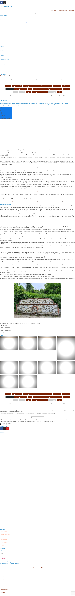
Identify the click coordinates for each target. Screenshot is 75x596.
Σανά (68, 86)
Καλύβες (24, 89)
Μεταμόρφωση (27, 86)
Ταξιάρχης (48, 89)
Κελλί (29, 89)
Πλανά (35, 89)
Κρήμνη (59, 92)
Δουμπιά (29, 92)
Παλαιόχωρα (36, 92)
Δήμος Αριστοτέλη (4, 542)
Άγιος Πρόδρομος (57, 89)
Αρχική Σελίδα (3, 15)
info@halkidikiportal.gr (6, 424)
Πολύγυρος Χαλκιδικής (6, 423)
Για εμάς (2, 19)
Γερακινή (17, 89)
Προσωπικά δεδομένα (63, 10)
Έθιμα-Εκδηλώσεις (4, 59)
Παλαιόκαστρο (57, 86)
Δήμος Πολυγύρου (4, 531)
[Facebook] (1, 2)
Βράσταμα (41, 89)
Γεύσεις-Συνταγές (39, 567)
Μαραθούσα (44, 92)
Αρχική (2, 572)
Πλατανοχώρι (52, 92)
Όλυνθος (49, 86)
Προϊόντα (2, 50)
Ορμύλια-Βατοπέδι (17, 86)
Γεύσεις (2, 55)
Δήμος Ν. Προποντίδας (5, 534)
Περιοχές (2, 46)
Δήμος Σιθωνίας (4, 539)
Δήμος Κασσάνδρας (5, 536)
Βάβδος (15, 92)
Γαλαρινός (22, 92)
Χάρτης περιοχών (4, 545)
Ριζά (64, 86)
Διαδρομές (2, 64)
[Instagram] (4, 2)
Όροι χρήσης (53, 10)
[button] (1, 201)
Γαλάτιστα (66, 89)
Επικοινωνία (71, 10)
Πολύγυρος (8, 86)
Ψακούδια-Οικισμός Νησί (39, 86)
